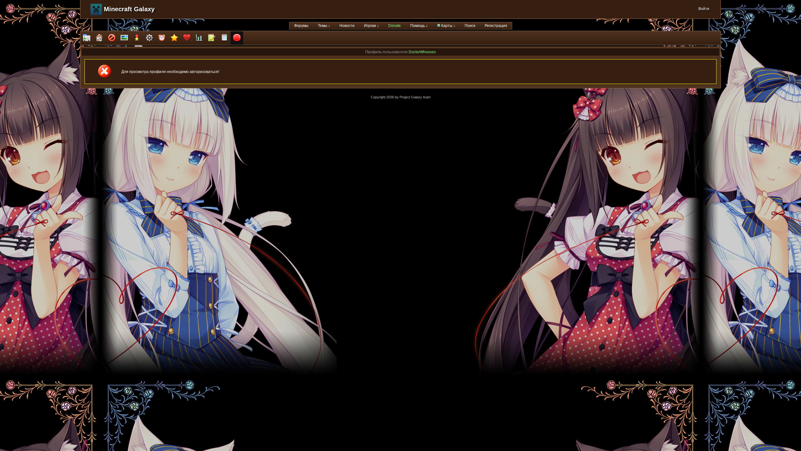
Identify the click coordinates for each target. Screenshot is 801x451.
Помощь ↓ (419, 25)
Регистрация (496, 25)
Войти (703, 9)
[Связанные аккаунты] (187, 38)
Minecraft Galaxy (129, 9)
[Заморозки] (162, 38)
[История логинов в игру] (212, 38)
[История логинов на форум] (224, 38)
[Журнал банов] (111, 38)
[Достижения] (136, 38)
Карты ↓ (447, 25)
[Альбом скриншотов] (124, 38)
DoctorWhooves (422, 52)
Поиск (470, 25)
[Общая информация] (86, 38)
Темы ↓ (324, 25)
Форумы (301, 25)
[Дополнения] (149, 38)
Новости (347, 25)
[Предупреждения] (237, 38)
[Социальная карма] (199, 38)
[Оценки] (174, 38)
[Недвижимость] (99, 38)
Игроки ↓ (371, 25)
